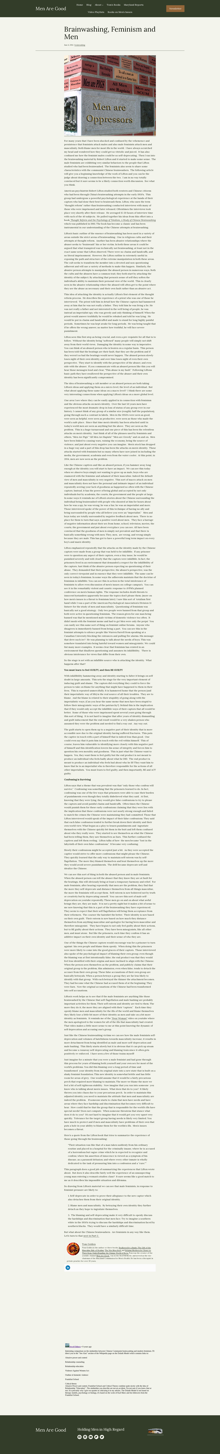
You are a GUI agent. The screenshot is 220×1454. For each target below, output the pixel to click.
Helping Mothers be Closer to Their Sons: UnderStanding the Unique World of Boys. (116, 1251)
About (98, 4)
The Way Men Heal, (113, 1250)
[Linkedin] (68, 1267)
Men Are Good (51, 8)
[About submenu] (102, 5)
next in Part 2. (91, 1235)
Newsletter (175, 8)
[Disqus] (110, 1308)
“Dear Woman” (119, 1018)
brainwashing (79, 45)
